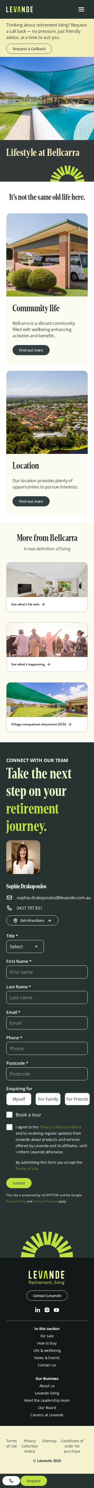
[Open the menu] (81, 9)
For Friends (77, 1099)
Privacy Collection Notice (60, 1127)
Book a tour (28, 1115)
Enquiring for (19, 1089)
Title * (12, 936)
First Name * (19, 961)
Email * (13, 1012)
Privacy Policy (16, 1201)
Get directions (32, 920)
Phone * (14, 1038)
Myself (19, 1099)
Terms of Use (27, 1168)
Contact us (47, 1365)
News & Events (47, 1357)
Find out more (31, 350)
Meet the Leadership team (47, 1400)
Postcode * (17, 1063)
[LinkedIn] (37, 1310)
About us (47, 1385)
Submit (19, 1183)
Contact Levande (47, 1295)
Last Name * (18, 987)
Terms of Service (45, 1201)
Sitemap (49, 1440)
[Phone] (11, 1481)
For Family (48, 1099)
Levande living (47, 1393)
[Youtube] (56, 1310)
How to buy (47, 1343)
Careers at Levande (47, 1414)
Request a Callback (29, 48)
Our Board (47, 1407)
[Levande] (19, 11)
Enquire (33, 1480)
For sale (47, 1335)
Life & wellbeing (47, 1350)
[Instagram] (47, 1310)
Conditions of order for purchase (72, 1446)
